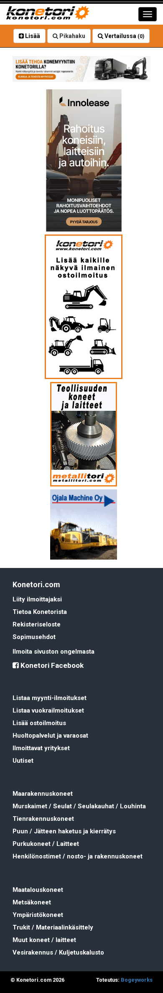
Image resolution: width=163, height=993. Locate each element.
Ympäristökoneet (38, 915)
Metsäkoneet (32, 902)
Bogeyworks (137, 980)
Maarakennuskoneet (43, 793)
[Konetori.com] (81, 69)
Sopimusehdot (34, 637)
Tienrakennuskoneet (43, 818)
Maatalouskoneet (38, 890)
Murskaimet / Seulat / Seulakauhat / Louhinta (79, 806)
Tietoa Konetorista (40, 612)
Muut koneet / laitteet (44, 940)
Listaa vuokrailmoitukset (48, 710)
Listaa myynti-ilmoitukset (50, 698)
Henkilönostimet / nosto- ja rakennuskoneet (78, 856)
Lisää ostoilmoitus (39, 723)
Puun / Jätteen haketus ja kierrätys (64, 831)
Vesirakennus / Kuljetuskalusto (58, 952)
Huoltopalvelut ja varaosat (50, 735)
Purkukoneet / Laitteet (46, 844)
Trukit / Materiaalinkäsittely (53, 927)
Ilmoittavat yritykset (41, 748)
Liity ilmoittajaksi (37, 599)
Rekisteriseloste (37, 624)
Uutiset (23, 760)
